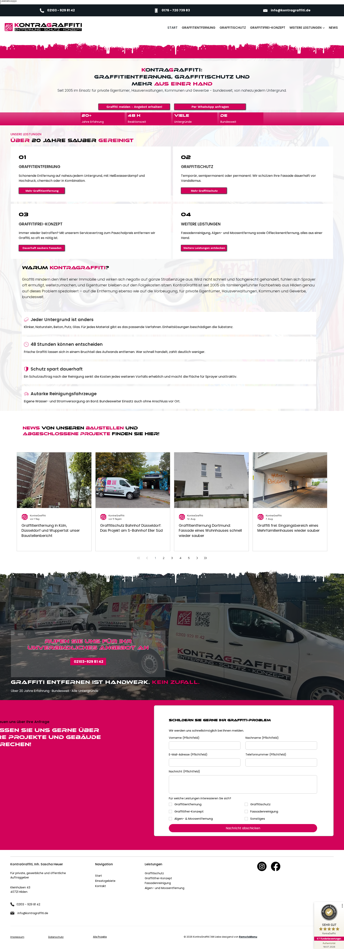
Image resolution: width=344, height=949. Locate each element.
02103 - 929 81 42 (61, 10)
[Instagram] (262, 866)
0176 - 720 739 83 (176, 10)
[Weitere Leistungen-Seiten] (324, 28)
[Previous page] (146, 558)
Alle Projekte (100, 936)
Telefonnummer (265, 754)
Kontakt (100, 886)
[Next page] (197, 558)
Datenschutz (56, 937)
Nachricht (184, 771)
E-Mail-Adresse (188, 754)
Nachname (262, 738)
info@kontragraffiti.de (290, 10)
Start (98, 876)
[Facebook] (275, 866)
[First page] (138, 558)
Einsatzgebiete (105, 881)
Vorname (184, 738)
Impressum (17, 937)
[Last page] (205, 558)
